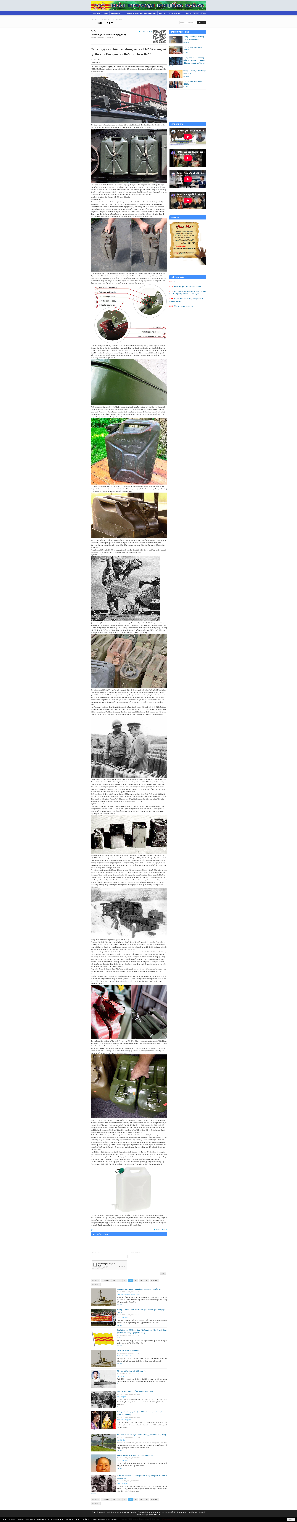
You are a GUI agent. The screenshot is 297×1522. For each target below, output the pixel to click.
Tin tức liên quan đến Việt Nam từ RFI (187, 286)
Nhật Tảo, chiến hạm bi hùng (128, 1350)
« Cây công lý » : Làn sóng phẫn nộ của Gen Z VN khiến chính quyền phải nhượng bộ (194, 60)
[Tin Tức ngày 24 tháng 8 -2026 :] (175, 50)
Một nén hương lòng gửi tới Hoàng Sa (131, 1371)
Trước (143, 31)
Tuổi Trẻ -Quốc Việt (124, 1356)
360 (114, 1280)
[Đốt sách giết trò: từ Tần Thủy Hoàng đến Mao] (103, 1463)
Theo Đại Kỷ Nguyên (124, 1420)
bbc (175, 282)
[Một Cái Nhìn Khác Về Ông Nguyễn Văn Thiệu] (103, 1399)
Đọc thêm (119, 1304)
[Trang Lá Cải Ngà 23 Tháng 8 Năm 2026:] (175, 74)
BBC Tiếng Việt (122, 1317)
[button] (117, 13)
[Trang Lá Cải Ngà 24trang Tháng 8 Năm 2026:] (175, 39)
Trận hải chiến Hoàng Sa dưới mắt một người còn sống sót (139, 1289)
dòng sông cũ (121, 1397)
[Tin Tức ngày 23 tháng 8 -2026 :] (175, 84)
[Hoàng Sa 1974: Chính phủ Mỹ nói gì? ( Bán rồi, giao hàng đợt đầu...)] (103, 1317)
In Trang (92, 1230)
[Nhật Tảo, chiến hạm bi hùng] (103, 1358)
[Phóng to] (95, 31)
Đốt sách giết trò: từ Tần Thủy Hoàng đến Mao (135, 1455)
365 (141, 1280)
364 (136, 1280)
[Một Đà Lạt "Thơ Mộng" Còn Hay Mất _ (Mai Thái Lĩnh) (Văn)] (103, 1442)
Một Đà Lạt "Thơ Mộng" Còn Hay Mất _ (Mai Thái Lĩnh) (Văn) (141, 1435)
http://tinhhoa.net (122, 1483)
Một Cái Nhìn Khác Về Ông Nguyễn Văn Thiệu (135, 1391)
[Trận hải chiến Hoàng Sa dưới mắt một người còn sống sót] (103, 1297)
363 (130, 1280)
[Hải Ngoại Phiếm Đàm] (148, 6)
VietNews (120, 1338)
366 (146, 1280)
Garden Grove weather (187, 121)
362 (125, 1280)
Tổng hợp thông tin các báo (183, 306)
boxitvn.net (120, 1376)
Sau (148, 31)
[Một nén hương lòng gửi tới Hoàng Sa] (103, 1379)
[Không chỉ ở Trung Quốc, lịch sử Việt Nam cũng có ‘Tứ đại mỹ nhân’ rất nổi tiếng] (103, 1420)
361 (119, 1280)
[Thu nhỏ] (92, 31)
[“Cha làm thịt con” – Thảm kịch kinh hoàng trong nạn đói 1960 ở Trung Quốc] (103, 1483)
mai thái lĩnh (121, 1440)
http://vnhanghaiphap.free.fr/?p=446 (129, 1294)
